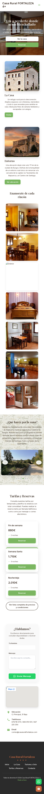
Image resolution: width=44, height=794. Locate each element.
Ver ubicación (12, 182)
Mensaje (12, 653)
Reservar (22, 45)
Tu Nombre (13, 643)
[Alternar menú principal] (39, 5)
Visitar (8, 115)
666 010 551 (27, 722)
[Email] (39, 789)
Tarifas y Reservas (16, 768)
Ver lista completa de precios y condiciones (22, 606)
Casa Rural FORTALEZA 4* (18, 5)
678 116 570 (16, 722)
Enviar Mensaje (24, 676)
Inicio (7, 764)
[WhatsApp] (39, 782)
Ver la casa (22, 39)
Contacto (31, 768)
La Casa (17, 764)
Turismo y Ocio (31, 764)
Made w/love (22, 780)
